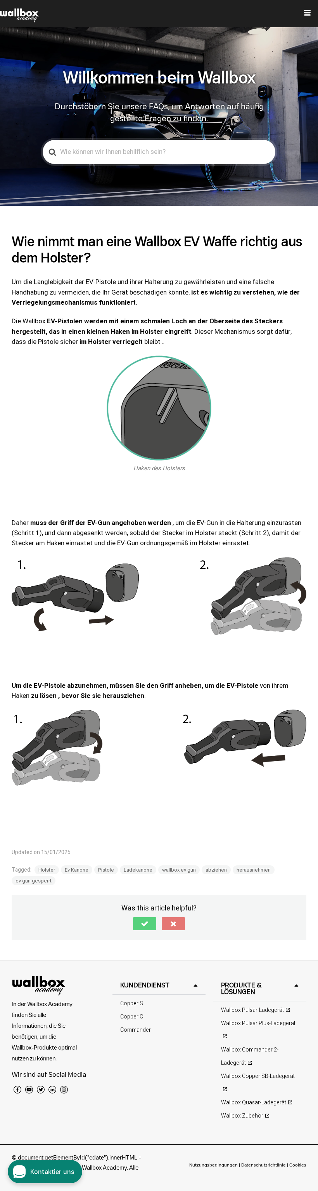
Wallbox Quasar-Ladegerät (253, 1103)
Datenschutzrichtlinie (263, 1165)
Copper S (131, 1003)
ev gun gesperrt (34, 880)
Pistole (106, 870)
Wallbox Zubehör (242, 1116)
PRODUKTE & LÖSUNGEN (241, 988)
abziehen (216, 870)
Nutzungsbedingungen (214, 1165)
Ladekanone (138, 870)
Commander (135, 1030)
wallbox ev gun (179, 870)
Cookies (297, 1165)
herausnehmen (254, 870)
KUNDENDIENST (144, 985)
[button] (144, 923)
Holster (46, 870)
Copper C (131, 1017)
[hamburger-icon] (307, 13)
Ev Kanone (76, 870)
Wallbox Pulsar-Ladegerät (252, 1010)
